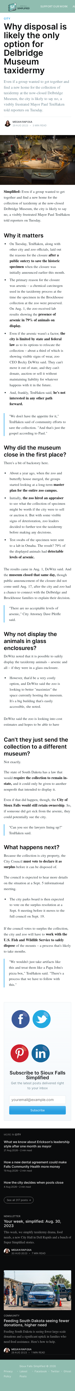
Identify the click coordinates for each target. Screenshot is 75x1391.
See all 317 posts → (19, 1200)
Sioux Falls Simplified (32, 1366)
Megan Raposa (22, 121)
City (7, 18)
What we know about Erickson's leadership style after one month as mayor (37, 1144)
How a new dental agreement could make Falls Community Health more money (35, 1164)
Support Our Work (54, 6)
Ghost (67, 1371)
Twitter (55, 1371)
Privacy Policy (8, 1374)
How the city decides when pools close (33, 1182)
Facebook (41, 1371)
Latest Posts (23, 1374)
